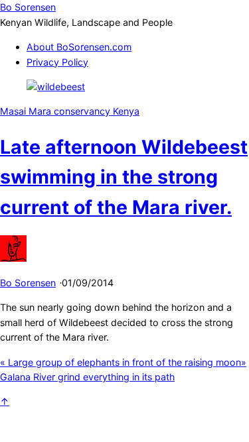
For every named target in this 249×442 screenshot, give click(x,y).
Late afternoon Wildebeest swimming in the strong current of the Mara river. (124, 177)
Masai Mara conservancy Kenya (69, 111)
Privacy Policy (57, 62)
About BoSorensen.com (79, 46)
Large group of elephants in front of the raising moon (120, 362)
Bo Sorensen (28, 282)
